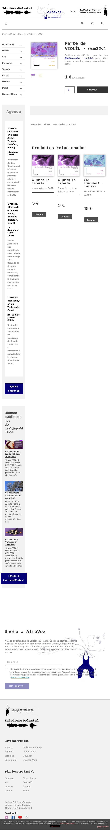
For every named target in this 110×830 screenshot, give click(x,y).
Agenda (13, 112)
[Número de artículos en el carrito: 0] (92, 23)
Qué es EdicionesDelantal (18, 802)
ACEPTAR (55, 826)
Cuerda (27, 786)
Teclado (9, 786)
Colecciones (29, 778)
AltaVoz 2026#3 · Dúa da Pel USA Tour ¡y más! (12, 454)
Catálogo (9, 778)
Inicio (4, 34)
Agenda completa (13, 388)
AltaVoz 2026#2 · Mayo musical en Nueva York (13, 495)
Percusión (28, 782)
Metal (26, 790)
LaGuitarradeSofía (32, 747)
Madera (8, 790)
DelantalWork (30, 760)
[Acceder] (82, 23)
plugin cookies (103, 827)
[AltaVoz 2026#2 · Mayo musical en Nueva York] (14, 487)
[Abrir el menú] (6, 23)
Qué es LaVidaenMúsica (17, 805)
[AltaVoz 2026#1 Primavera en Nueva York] (14, 532)
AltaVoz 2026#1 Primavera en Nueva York (12, 542)
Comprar (92, 90)
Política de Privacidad (20, 677)
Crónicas (9, 755)
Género (12, 34)
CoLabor (27, 755)
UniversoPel (11, 760)
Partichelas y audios (64, 124)
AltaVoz (8, 747)
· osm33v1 (79, 58)
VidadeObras (29, 751)
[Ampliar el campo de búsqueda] (102, 23)
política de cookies (67, 823)
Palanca (9, 751)
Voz (6, 782)
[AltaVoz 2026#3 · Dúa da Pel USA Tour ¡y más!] (14, 444)
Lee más (13, 475)
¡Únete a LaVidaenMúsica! (13, 578)
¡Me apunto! (17, 686)
